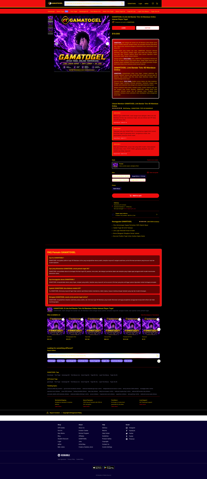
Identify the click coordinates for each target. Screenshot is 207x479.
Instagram (132, 428)
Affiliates (81, 436)
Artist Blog (82, 444)
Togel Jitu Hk (155, 11)
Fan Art (60, 430)
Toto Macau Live (95, 11)
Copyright (105, 441)
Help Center (106, 433)
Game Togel (62, 11)
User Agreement (62, 459)
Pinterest (131, 439)
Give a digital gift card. (130, 208)
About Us (81, 428)
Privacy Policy (71, 459)
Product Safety (106, 439)
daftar (59, 444)
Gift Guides (61, 428)
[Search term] (122, 3)
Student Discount (63, 439)
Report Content (55, 413)
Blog (59, 436)
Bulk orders (61, 447)
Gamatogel (51, 11)
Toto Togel (73, 11)
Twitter (131, 433)
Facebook (132, 430)
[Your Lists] (153, 3)
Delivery (104, 428)
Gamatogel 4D (83, 11)
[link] (51, 360)
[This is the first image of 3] (56, 43)
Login (59, 441)
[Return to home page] (55, 3)
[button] (50, 18)
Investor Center (83, 430)
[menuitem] (51, 11)
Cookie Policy (79, 459)
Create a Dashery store (86, 447)
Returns (104, 430)
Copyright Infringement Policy (72, 413)
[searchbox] (103, 355)
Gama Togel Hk (120, 11)
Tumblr (131, 436)
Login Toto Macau (143, 11)
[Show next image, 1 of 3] (107, 43)
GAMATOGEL (51, 372)
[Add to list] (63, 319)
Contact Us (105, 444)
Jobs (80, 441)
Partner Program (84, 433)
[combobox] (94, 3)
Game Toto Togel (108, 11)
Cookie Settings (107, 447)
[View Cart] (157, 3)
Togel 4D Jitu (131, 11)
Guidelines (105, 436)
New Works (61, 433)
